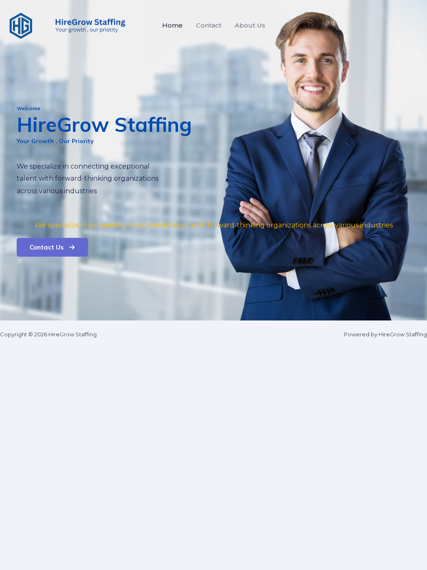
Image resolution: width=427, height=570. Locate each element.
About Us (250, 25)
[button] (52, 247)
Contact (208, 25)
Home (172, 25)
